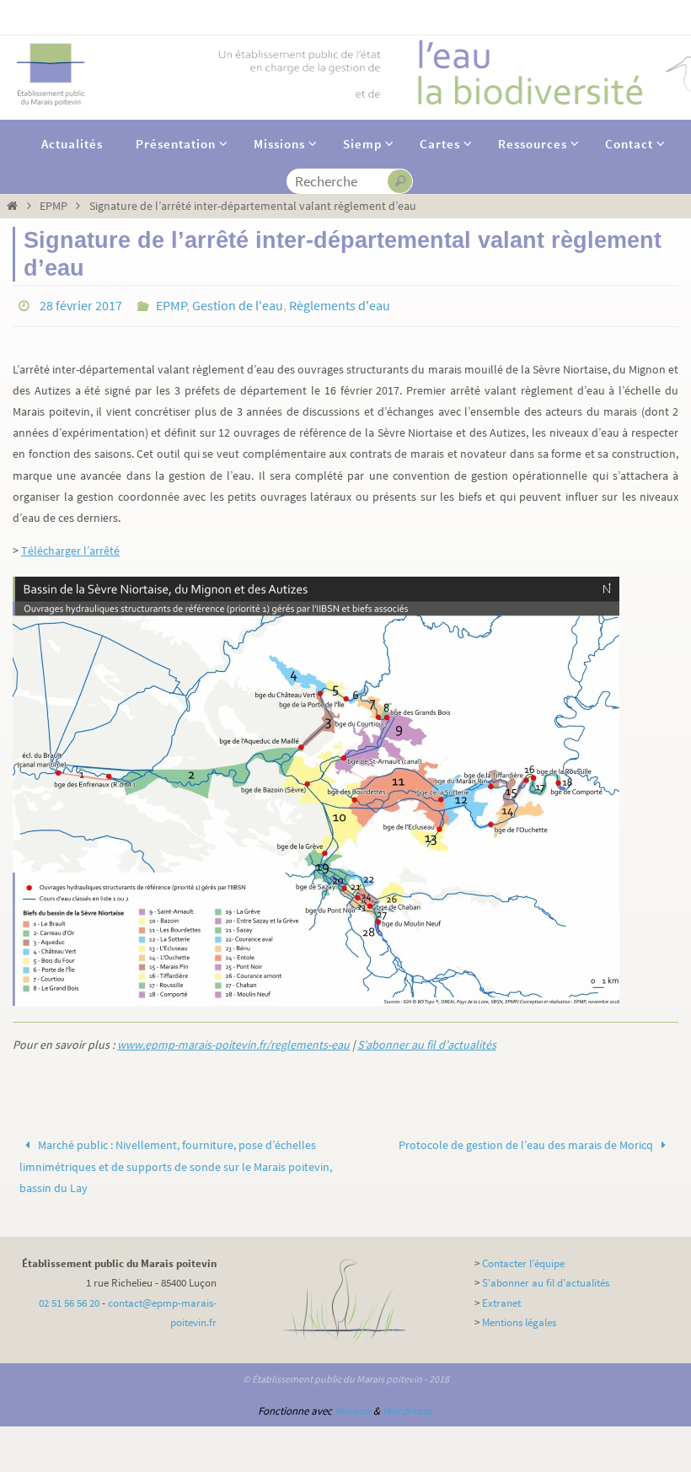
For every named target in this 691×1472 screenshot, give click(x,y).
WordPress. (408, 1406)
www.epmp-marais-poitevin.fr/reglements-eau (233, 1040)
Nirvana (353, 1406)
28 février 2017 (81, 303)
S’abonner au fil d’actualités (426, 1040)
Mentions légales (519, 1318)
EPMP (53, 205)
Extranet (501, 1298)
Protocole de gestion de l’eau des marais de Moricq (527, 1140)
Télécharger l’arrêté (70, 545)
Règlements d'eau (339, 303)
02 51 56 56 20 (69, 1298)
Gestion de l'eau (237, 303)
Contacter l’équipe (523, 1258)
